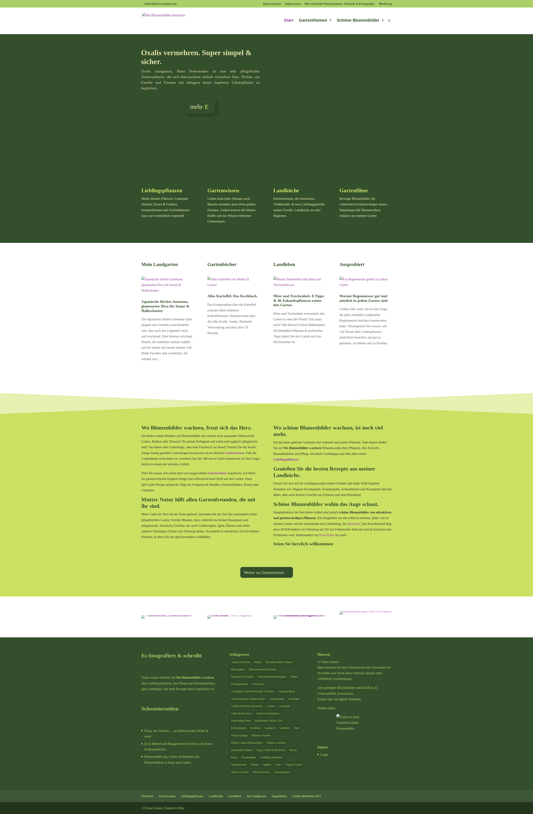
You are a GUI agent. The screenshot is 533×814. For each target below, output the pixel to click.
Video (278, 764)
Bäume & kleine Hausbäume (272, 676)
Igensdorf (353, 524)
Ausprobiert (279, 796)
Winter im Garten (261, 772)
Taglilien (267, 764)
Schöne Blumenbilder (358, 20)
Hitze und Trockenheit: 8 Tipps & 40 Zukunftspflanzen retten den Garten (298, 300)
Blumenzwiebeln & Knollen (262, 669)
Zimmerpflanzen (282, 772)
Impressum (293, 3)
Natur (297, 728)
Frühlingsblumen (239, 684)
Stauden (255, 764)
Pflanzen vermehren (276, 742)
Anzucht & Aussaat (240, 662)
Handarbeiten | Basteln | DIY (269, 720)
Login (324, 754)
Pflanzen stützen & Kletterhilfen (247, 742)
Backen (258, 662)
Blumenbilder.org (155, 756)
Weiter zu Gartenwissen (264, 572)
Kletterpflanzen (238, 728)
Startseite (147, 796)
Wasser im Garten (240, 772)
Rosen (234, 757)
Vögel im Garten (293, 764)
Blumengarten (238, 669)
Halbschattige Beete (240, 720)
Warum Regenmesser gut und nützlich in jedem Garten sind (363, 298)
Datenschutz (272, 3)
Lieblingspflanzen (161, 190)
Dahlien (294, 676)
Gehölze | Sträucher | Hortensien (247, 706)
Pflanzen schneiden (261, 735)
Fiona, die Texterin (156, 731)
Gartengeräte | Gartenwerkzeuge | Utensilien (252, 691)
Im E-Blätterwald (155, 743)
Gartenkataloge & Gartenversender (248, 698)
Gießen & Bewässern (241, 713)
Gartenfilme (353, 190)
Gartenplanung (276, 698)
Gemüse (271, 706)
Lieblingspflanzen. (286, 459)
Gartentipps (294, 698)
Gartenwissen (223, 190)
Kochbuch (255, 728)
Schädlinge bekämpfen (271, 757)
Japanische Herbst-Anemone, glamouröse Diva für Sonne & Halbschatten (165, 306)
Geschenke (284, 706)
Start (288, 20)
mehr (196, 106)
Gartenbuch (258, 684)
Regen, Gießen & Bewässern (271, 750)
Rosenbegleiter (249, 757)
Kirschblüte (326, 535)
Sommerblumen (239, 764)
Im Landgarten (256, 796)
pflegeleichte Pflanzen (242, 750)
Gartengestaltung (286, 691)
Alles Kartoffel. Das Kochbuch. (232, 296)
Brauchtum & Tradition (242, 676)
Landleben (285, 728)
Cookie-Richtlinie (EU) (306, 796)
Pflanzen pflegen (239, 735)
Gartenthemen (313, 20)
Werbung (385, 3)
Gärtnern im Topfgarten (267, 713)
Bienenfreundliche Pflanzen (279, 662)
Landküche (286, 190)
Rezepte (293, 750)
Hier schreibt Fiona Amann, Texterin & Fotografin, (340, 3)
